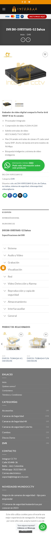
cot (15, 183)
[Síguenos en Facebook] (22, 2)
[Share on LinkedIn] (25, 195)
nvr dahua (6, 186)
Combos (6, 432)
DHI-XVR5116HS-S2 (25, 183)
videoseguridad (36, 186)
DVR (29, 34)
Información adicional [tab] (10, 218)
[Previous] (6, 74)
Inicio (22, 34)
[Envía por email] (20, 195)
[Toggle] (5, 249)
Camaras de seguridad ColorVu (17, 426)
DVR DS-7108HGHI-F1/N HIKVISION (38, 359)
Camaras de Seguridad (13, 416)
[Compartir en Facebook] (10, 195)
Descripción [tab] (6, 212)
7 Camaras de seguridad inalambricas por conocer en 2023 (22, 506)
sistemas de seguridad (20, 186)
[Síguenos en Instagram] (25, 2)
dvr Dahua (42, 183)
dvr (35, 183)
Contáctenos (7, 390)
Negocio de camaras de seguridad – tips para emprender (23, 497)
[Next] (44, 74)
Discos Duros (8, 437)
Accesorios (7, 410)
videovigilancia (8, 189)
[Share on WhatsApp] (4, 195)
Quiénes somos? (9, 386)
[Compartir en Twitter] (15, 195)
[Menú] (4, 9)
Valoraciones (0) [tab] (8, 223)
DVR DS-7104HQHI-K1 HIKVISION (12, 359)
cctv (11, 183)
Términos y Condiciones (12, 395)
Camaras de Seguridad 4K (14, 421)
